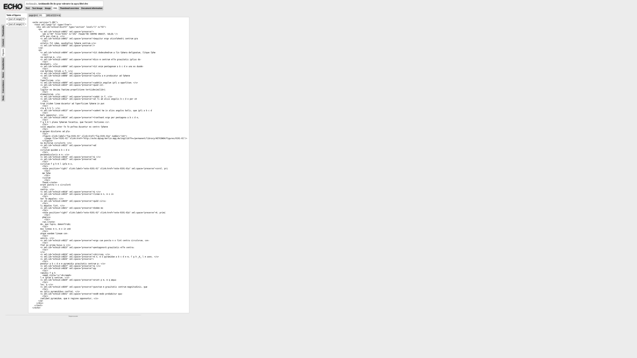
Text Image (37, 8)
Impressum (73, 316)
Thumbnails (3, 31)
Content (3, 42)
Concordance (3, 86)
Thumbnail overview (69, 8)
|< (35, 15)
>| (59, 15)
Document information (91, 8)
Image (48, 8)
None (3, 97)
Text (28, 8)
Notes (3, 75)
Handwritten (3, 64)
